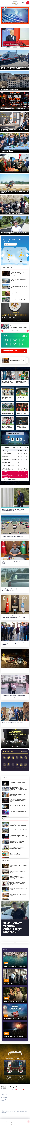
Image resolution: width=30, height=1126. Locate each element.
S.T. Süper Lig (5, 447)
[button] (6, 47)
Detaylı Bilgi (9, 1078)
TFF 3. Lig (25, 447)
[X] (12, 1089)
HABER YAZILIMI (24, 1110)
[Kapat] (28, 1121)
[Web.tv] (27, 1089)
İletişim (2, 1102)
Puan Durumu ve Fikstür (9, 479)
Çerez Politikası (4, 1095)
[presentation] (2, 255)
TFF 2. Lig (19, 447)
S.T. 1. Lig (13, 447)
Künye (2, 1100)
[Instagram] (15, 1089)
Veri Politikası (4, 1097)
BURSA (5, 335)
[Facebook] (8, 1089)
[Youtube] (23, 1089)
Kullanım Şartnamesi (5, 1099)
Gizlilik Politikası (4, 1094)
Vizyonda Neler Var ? (14, 1051)
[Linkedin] (19, 1089)
